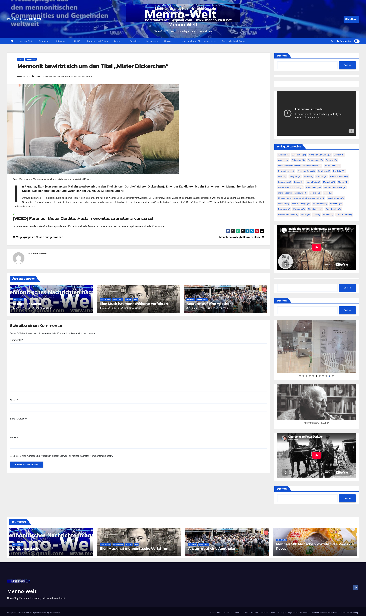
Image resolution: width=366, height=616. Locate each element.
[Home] (11, 41)
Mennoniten (58, 76)
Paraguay (284, 209)
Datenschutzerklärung (233, 41)
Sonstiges (135, 41)
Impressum (152, 41)
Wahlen (328, 214)
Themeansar (55, 613)
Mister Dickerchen (73, 76)
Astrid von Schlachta (320, 155)
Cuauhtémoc (315, 160)
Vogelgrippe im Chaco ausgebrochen (39, 237)
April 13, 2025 (23, 308)
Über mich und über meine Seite (199, 41)
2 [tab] (303, 376)
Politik (128, 299)
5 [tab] (313, 376)
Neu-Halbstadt (336, 198)
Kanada (321, 176)
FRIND (77, 41)
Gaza (282, 176)
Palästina (336, 204)
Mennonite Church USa (290, 187)
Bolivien (190, 299)
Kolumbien (284, 182)
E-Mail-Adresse (18, 418)
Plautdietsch (315, 209)
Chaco (20, 59)
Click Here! (351, 19)
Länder (118, 41)
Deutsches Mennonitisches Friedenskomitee (299, 165)
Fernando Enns (306, 171)
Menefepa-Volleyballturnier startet (240, 237)
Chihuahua (298, 160)
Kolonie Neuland (339, 176)
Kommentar (16, 340)
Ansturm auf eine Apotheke (209, 304)
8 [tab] (323, 376)
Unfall (305, 214)
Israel (308, 176)
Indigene (295, 176)
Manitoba (329, 182)
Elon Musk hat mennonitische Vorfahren (134, 304)
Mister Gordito (88, 76)
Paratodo (299, 209)
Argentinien (299, 155)
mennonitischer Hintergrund (292, 193)
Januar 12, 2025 (197, 308)
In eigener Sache (27, 304)
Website (14, 437)
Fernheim (324, 171)
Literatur (61, 41)
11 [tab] (333, 376)
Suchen (282, 55)
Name (14, 400)
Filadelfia (339, 171)
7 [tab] (320, 376)
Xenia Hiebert (344, 214)
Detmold (331, 160)
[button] (332, 41)
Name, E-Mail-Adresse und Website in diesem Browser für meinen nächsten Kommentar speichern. (62, 456)
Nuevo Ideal (320, 204)
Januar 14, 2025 (110, 308)
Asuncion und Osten (97, 41)
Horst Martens (39, 253)
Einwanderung (286, 171)
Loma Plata (47, 76)
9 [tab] (326, 376)
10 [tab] (329, 376)
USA (135, 299)
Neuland (283, 204)
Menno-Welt (183, 24)
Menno (343, 182)
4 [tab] (310, 376)
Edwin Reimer (332, 165)
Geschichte (44, 41)
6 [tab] (316, 376)
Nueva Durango (301, 204)
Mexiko (315, 193)
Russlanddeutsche (288, 214)
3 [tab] (306, 376)
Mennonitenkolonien (335, 187)
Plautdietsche (333, 209)
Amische (283, 155)
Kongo (298, 182)
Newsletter (170, 41)
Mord (328, 193)
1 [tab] (300, 376)
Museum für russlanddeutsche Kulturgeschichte (301, 198)
